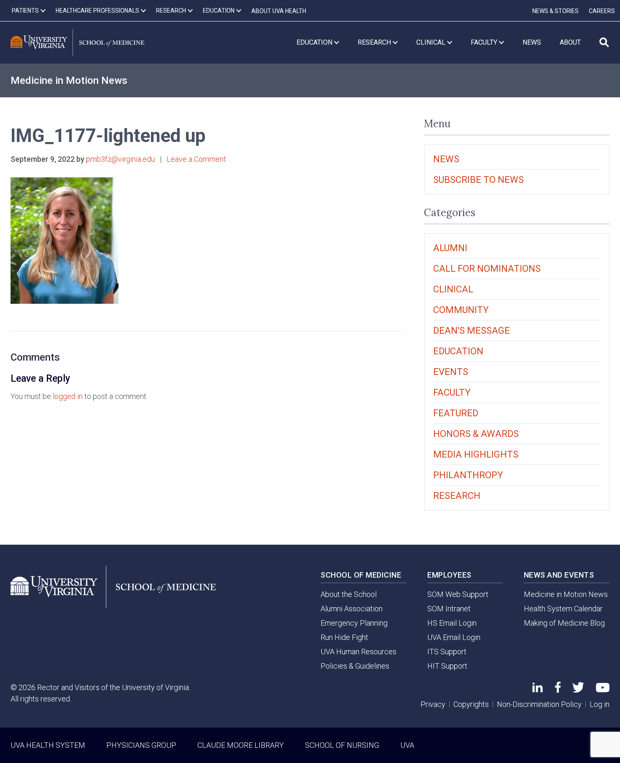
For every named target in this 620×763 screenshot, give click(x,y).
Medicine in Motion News (69, 80)
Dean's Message (471, 330)
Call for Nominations (487, 268)
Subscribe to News (478, 179)
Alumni (450, 248)
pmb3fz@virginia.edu (120, 159)
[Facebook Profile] (558, 689)
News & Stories (555, 11)
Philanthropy (468, 475)
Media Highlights (475, 454)
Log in (599, 704)
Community (461, 310)
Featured (455, 413)
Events (450, 372)
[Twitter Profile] (578, 689)
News (446, 159)
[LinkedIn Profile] (537, 689)
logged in (68, 396)
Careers (602, 11)
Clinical (453, 289)
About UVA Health (278, 11)
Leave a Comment (196, 159)
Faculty (452, 392)
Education (458, 351)
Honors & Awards (476, 433)
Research (456, 495)
